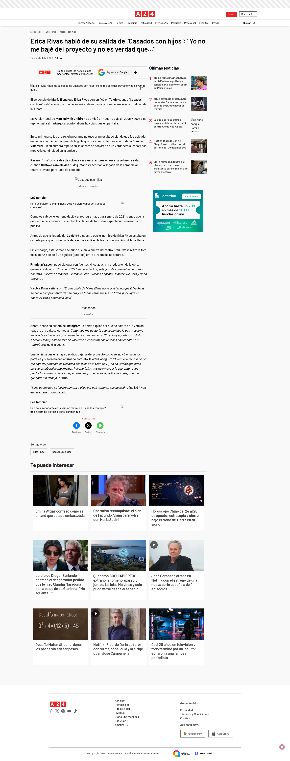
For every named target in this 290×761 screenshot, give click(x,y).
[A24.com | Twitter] (57, 711)
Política (119, 23)
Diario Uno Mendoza (127, 716)
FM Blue (120, 712)
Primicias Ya (161, 23)
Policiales (176, 23)
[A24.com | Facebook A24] (51, 711)
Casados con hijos (67, 32)
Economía (132, 23)
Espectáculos (36, 32)
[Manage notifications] (282, 747)
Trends (215, 23)
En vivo (231, 14)
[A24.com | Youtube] (69, 711)
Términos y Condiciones (194, 714)
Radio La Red (248, 14)
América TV (122, 725)
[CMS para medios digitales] (201, 753)
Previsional (190, 23)
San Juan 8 (121, 721)
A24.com (120, 700)
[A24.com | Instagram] (63, 711)
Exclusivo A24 (105, 23)
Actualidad (146, 23)
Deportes (203, 23)
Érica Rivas (51, 32)
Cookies (185, 718)
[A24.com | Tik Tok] (75, 711)
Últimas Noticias (86, 23)
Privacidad (186, 710)
